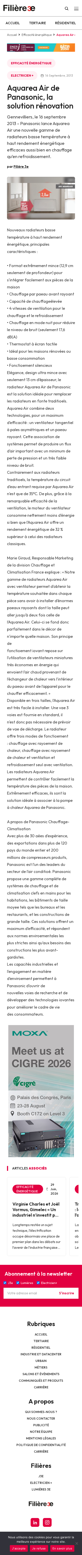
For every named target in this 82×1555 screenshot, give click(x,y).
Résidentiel (65, 23)
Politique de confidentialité (41, 1445)
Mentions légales (41, 1438)
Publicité (41, 1425)
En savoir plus (62, 1548)
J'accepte (19, 1548)
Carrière (41, 1387)
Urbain (41, 1361)
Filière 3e (21, 166)
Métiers (41, 1367)
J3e (41, 1476)
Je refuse (39, 1548)
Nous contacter (41, 1418)
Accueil (12, 23)
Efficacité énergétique (37, 34)
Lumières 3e (41, 1489)
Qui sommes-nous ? (41, 1412)
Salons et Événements (41, 1374)
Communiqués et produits (41, 1381)
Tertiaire (37, 23)
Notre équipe (41, 1432)
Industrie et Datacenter (41, 1354)
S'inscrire (66, 1293)
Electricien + (22, 75)
